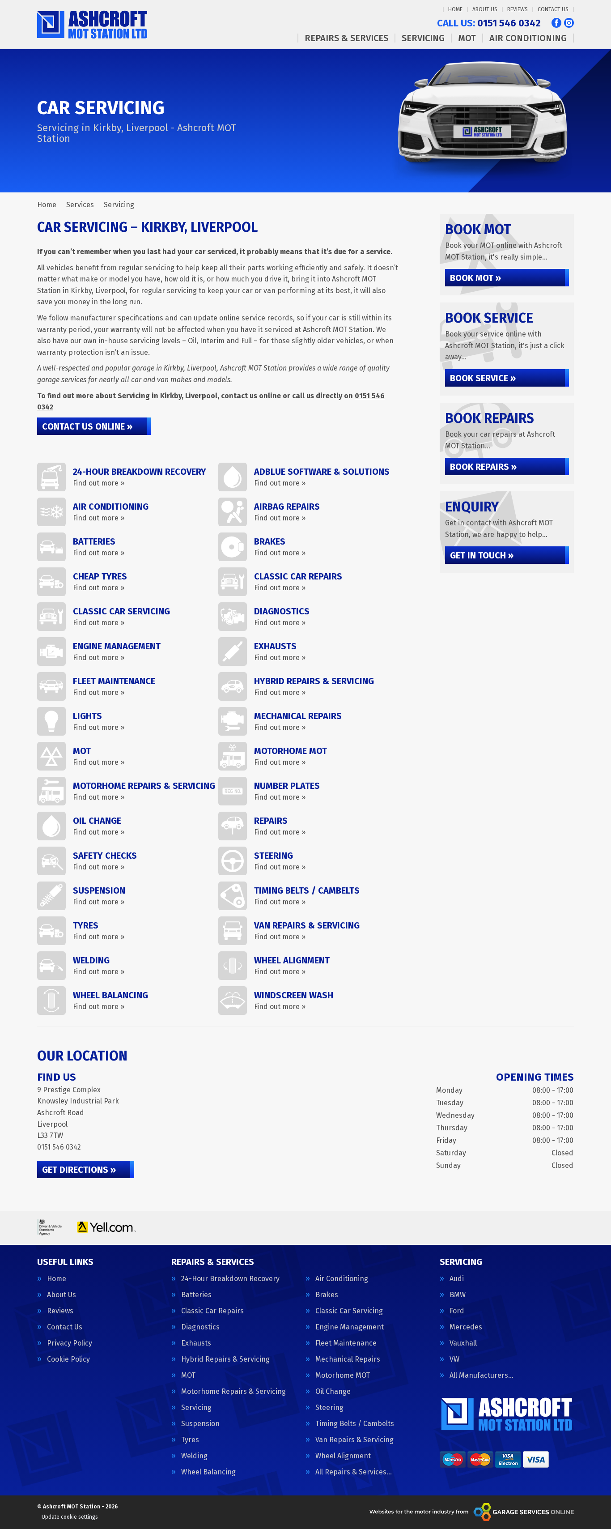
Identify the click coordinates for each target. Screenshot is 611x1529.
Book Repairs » (483, 466)
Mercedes (466, 1327)
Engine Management (349, 1327)
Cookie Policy (68, 1359)
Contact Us (553, 9)
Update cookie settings (70, 1517)
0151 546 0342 (489, 23)
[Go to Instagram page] (569, 23)
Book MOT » (475, 278)
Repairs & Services (346, 38)
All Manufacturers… (481, 1375)
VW (454, 1359)
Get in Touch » (481, 555)
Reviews (517, 9)
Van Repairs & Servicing (354, 1440)
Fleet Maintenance (346, 1343)
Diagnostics (200, 1327)
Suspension (200, 1423)
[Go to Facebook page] (556, 23)
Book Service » (483, 378)
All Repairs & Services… (353, 1472)
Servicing (423, 38)
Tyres (190, 1440)
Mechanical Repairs (347, 1359)
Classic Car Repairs (212, 1311)
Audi (457, 1278)
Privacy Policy (69, 1343)
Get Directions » (79, 1169)
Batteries (196, 1295)
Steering (329, 1407)
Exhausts (196, 1343)
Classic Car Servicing (349, 1311)
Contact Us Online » (87, 426)
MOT (467, 38)
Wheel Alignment (343, 1456)
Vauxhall (463, 1343)
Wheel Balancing (208, 1472)
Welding (194, 1456)
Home (455, 9)
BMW (458, 1295)
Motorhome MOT (342, 1375)
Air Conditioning (528, 38)
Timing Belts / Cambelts (354, 1423)
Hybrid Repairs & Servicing (225, 1359)
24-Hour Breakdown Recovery (230, 1278)
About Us (484, 9)
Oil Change (333, 1391)
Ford (457, 1311)
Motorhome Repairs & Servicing (233, 1391)
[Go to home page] (93, 25)
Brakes (326, 1295)
